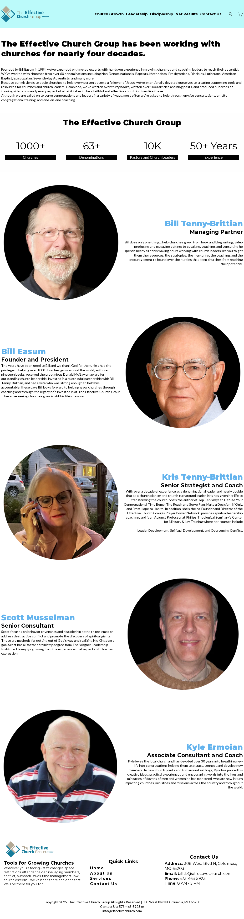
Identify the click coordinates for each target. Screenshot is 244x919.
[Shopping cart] (240, 14)
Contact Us (211, 14)
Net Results (187, 14)
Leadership (137, 14)
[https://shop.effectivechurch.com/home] (25, 14)
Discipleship (161, 14)
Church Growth (109, 14)
